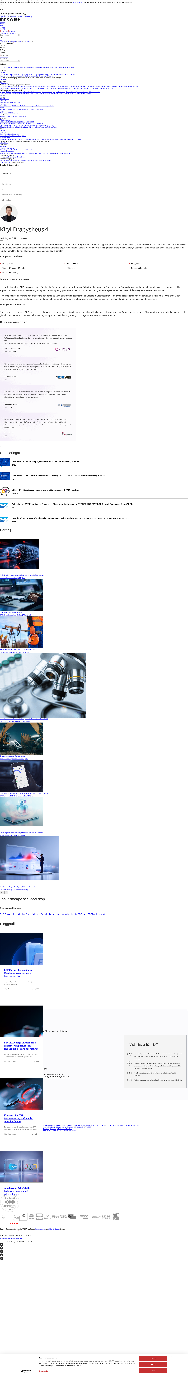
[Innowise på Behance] (94, 1258)
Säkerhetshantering (26, 74)
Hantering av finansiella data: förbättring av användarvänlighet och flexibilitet (24, 719)
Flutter (10, 109)
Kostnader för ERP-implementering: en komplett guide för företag (18, 1118)
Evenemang (42, 76)
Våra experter (60, 74)
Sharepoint (14, 113)
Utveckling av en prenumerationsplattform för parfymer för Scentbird (21, 833)
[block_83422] (21, 791)
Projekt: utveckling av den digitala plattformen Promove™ (18, 887)
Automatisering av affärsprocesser (22, 93)
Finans (20, 17)
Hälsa (2, 123)
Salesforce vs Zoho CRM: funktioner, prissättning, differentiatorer (17, 1191)
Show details (43, 1371)
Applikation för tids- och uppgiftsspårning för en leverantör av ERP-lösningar (24, 793)
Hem (1, 162)
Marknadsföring (44, 125)
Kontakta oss (4, 57)
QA (21, 160)
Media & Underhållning (36, 123)
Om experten (6, 174)
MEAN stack (42, 153)
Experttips (72, 74)
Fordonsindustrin (18, 125)
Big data (2, 92)
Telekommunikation (22, 123)
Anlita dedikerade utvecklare (9, 148)
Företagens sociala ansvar (41, 74)
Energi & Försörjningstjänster (19, 127)
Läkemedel (15, 134)
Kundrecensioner (5, 76)
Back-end (3, 104)
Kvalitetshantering (14, 74)
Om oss (2, 22)
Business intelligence (48, 92)
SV (1, 40)
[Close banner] (171, 1357)
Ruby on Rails (26, 153)
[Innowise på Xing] (94, 1251)
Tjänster (2, 23)
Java (1, 106)
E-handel (3, 136)
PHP (13, 106)
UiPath (49, 160)
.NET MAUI (31, 109)
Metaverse (88, 93)
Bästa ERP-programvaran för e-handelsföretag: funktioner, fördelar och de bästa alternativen (21, 1045)
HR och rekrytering (6, 889)
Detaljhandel (30, 122)
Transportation (33, 125)
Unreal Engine (45, 106)
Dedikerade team (19, 150)
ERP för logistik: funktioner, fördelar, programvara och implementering (18, 973)
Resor (55, 127)
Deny (153, 1370)
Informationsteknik (9, 615)
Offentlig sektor (5, 127)
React (2, 102)
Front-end (3, 100)
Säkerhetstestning (51, 88)
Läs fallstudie (4, 143)
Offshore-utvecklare (30, 150)
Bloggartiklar (6, 200)
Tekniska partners (16, 76)
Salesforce (22, 116)
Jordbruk (50, 127)
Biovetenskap (28, 17)
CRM (6, 115)
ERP (1, 115)
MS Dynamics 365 (9, 116)
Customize (152, 1364)
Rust (34, 106)
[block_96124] (21, 754)
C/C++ (38, 106)
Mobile (13, 17)
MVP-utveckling (89, 86)
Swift (41, 109)
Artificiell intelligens (72, 92)
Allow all (153, 1359)
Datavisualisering (36, 92)
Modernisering (134, 86)
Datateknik (27, 92)
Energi (2, 652)
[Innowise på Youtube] (94, 1248)
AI (9, 17)
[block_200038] (94, 828)
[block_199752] (94, 882)
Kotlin (37, 109)
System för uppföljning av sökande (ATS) (13, 139)
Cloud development (101, 86)
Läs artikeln (3, 79)
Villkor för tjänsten (54, 1229)
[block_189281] (94, 570)
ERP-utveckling (112, 86)
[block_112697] (21, 647)
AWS (1, 113)
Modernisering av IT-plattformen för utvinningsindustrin (17, 649)
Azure (6, 113)
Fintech (24, 160)
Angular (6, 102)
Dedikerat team (108, 88)
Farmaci (6, 123)
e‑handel (22, 122)
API (1, 721)
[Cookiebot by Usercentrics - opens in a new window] (26, 1371)
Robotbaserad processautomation (44, 93)
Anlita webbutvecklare (7, 152)
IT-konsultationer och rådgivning (10, 86)
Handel (10, 122)
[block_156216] (21, 610)
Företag (2, 125)
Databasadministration (63, 88)
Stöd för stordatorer (124, 86)
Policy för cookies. (16, 1238)
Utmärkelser (34, 76)
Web (16, 889)
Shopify (43, 160)
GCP (9, 113)
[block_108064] (43, 717)
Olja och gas (17, 652)
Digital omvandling (6, 93)
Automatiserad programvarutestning (11, 612)
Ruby (26, 106)
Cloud (2, 111)
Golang (30, 106)
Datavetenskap (83, 92)
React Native (17, 109)
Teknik (2, 25)
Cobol (52, 106)
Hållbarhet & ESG (94, 92)
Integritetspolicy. (5, 1238)
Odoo (17, 116)
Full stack (34, 153)
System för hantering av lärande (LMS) (47, 139)
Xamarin (24, 109)
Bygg (38, 127)
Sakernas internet (69, 93)
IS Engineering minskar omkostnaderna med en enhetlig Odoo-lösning (21, 575)
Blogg (66, 74)
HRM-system (30, 139)
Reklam (51, 125)
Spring (26, 652)
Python (9, 106)
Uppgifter (3, 17)
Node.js (17, 106)
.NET (5, 106)
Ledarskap (52, 74)
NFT (83, 93)
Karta (11, 652)
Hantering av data (11, 92)
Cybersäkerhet (58, 93)
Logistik (26, 125)
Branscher (3, 27)
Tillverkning (9, 125)
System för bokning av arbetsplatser (70, 139)
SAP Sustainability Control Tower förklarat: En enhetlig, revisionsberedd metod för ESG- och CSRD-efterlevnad (52, 914)
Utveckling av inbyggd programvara (53, 86)
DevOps (73, 88)
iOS (1, 109)
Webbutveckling (26, 86)
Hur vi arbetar (4, 74)
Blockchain (78, 93)
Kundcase (3, 132)
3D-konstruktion (14, 88)
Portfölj (2, 29)
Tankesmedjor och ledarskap (12, 195)
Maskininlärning (61, 92)
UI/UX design (4, 88)
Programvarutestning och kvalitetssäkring (32, 88)
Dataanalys (20, 92)
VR (5, 95)
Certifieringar (26, 76)
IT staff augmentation (96, 88)
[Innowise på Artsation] (94, 1255)
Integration (7, 578)
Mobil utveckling (36, 86)
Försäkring (16, 122)
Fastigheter (43, 127)
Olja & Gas (32, 127)
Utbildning (12, 123)
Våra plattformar (5, 137)
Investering (17, 721)
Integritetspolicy (77, 2)
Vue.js (11, 102)
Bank (6, 122)
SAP (1, 116)
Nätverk (86, 88)
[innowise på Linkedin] (94, 1244)
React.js (7, 153)
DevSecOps (80, 88)
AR (1, 95)
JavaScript (17, 102)
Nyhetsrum (50, 76)
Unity (22, 106)
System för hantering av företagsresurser (12, 756)
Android (5, 109)
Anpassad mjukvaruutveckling (74, 86)
